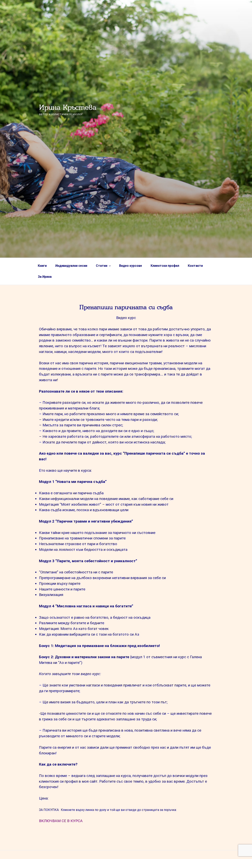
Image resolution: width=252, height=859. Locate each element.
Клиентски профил (165, 266)
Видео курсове (130, 266)
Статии (101, 266)
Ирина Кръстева (67, 107)
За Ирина (45, 277)
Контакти (195, 266)
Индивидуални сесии (71, 266)
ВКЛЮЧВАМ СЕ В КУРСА (61, 821)
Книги (42, 266)
